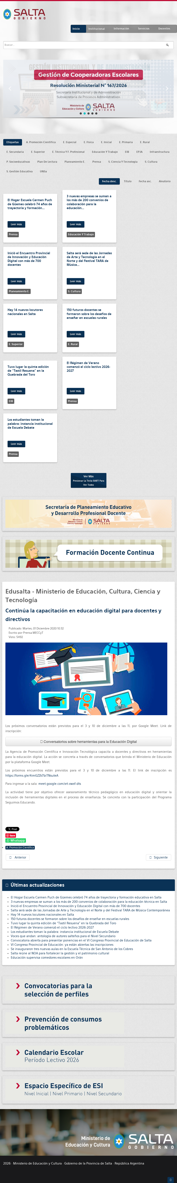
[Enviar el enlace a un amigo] (170, 628)
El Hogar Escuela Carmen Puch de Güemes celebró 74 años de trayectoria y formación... (30, 204)
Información (121, 28)
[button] (9, 88)
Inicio (76, 28)
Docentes (164, 28)
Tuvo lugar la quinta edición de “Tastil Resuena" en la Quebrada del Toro (28, 370)
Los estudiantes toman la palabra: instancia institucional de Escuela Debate (30, 423)
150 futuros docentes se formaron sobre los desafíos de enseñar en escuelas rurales (89, 313)
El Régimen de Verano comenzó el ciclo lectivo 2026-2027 (88, 366)
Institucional (96, 28)
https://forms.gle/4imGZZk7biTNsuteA (31, 775)
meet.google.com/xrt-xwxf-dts (59, 783)
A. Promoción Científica (20, 847)
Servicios (144, 28)
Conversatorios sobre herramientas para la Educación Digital (90, 741)
